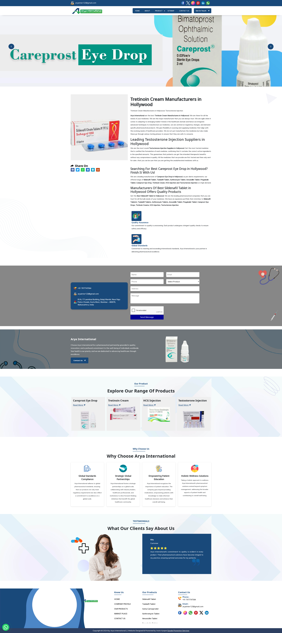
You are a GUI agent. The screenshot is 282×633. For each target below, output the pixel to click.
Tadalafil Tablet (148, 604)
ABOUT (147, 11)
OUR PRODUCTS (121, 609)
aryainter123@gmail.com (85, 3)
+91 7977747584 (84, 288)
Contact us (184, 11)
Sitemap (171, 11)
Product (158, 11)
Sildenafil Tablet (149, 599)
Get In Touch (201, 11)
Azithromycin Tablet (150, 613)
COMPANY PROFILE (122, 604)
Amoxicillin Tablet (149, 618)
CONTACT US (119, 618)
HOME (137, 11)
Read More (78, 405)
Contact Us (78, 360)
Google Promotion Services (178, 630)
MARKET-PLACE (120, 613)
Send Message (147, 317)
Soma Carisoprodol (150, 609)
